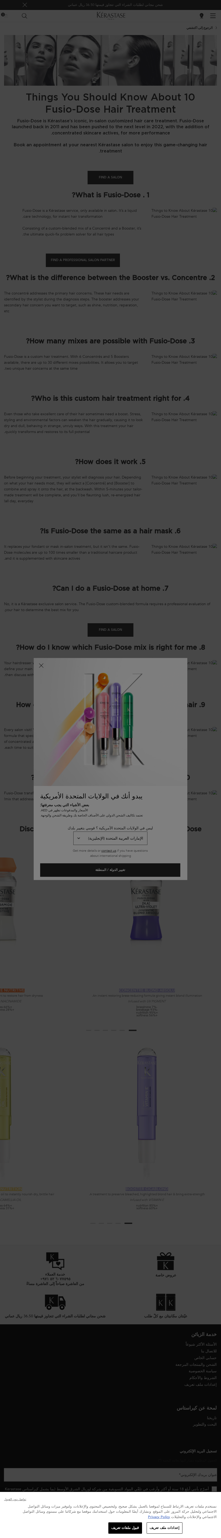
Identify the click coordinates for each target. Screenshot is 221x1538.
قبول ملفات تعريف (125, 1527)
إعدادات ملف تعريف (164, 1527)
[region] (110, 1515)
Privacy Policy (159, 1517)
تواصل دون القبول (15, 1499)
